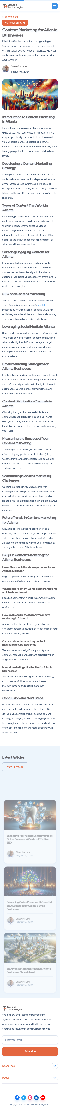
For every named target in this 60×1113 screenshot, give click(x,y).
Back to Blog (10, 17)
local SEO (43, 304)
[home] (13, 6)
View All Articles (15, 766)
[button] (55, 6)
